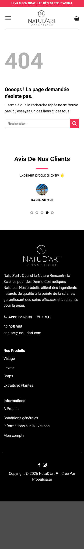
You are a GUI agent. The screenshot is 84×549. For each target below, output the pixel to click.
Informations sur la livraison (27, 426)
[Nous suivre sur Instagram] (45, 465)
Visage (9, 358)
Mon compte (14, 435)
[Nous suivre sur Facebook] (39, 465)
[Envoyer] (74, 123)
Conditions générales (21, 418)
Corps (8, 376)
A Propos (11, 409)
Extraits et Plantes (18, 385)
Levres (9, 368)
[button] (8, 17)
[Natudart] (42, 18)
